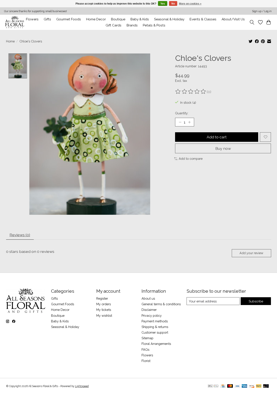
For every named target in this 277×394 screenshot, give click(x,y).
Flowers (32, 19)
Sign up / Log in (262, 11)
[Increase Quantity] (189, 122)
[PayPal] (259, 386)
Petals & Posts (154, 25)
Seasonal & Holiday (169, 19)
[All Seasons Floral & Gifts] (14, 22)
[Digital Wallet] (213, 386)
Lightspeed (82, 386)
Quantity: (181, 113)
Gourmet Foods (62, 304)
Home (10, 41)
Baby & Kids (139, 19)
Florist (146, 361)
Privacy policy (152, 315)
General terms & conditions (161, 304)
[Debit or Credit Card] (266, 386)
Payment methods (155, 321)
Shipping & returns (155, 327)
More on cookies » (190, 3)
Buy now (223, 148)
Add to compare (191, 158)
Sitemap (147, 338)
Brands (132, 25)
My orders (103, 304)
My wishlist (104, 315)
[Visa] (237, 386)
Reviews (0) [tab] (20, 235)
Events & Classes (203, 19)
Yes (162, 3)
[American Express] (244, 386)
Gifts (47, 19)
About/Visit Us (233, 19)
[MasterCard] (230, 386)
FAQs (145, 349)
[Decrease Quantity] (180, 122)
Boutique (118, 19)
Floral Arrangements (156, 344)
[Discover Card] (251, 386)
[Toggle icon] (252, 22)
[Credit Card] (223, 386)
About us (148, 298)
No (173, 3)
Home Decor (60, 310)
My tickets (103, 310)
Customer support (155, 332)
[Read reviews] (191, 91)
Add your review (251, 253)
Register (102, 298)
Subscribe (256, 301)
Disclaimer (149, 310)
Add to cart (217, 137)
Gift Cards (113, 25)
